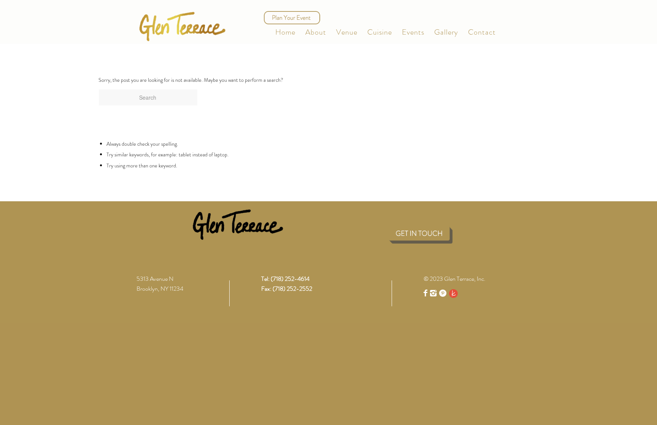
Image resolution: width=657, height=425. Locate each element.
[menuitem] (285, 32)
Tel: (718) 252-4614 (285, 278)
